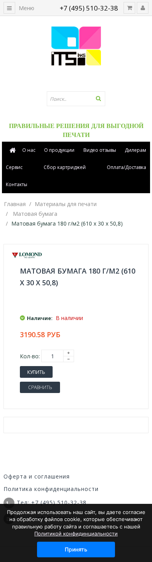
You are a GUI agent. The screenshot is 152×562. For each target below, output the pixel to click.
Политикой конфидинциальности (76, 533)
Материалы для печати (66, 204)
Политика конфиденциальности (51, 489)
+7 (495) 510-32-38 (89, 8)
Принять (76, 549)
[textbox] (76, 99)
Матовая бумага (35, 213)
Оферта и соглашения (37, 476)
